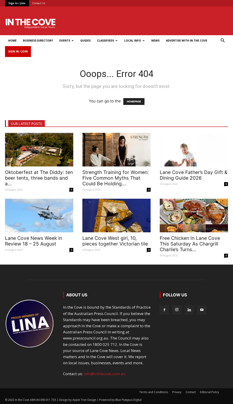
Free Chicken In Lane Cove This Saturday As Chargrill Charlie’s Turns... (190, 243)
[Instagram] (176, 309)
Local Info (132, 40)
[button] (222, 40)
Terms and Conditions (153, 392)
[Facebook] (164, 310)
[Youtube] (201, 310)
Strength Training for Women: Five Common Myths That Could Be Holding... (115, 177)
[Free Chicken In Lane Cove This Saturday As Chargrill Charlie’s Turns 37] (194, 215)
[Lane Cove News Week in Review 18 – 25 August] (39, 215)
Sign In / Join (16, 3)
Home (12, 40)
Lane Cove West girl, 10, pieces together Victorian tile (115, 241)
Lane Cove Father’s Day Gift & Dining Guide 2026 (193, 175)
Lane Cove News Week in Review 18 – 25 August (33, 241)
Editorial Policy (209, 392)
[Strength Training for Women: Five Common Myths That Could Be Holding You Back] (116, 149)
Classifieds (105, 40)
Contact (191, 392)
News (155, 40)
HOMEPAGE (134, 101)
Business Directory (38, 40)
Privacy (176, 392)
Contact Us (38, 3)
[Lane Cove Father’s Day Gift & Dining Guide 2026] (194, 149)
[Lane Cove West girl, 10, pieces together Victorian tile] (116, 215)
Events (64, 40)
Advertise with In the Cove (186, 40)
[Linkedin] (189, 310)
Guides (85, 40)
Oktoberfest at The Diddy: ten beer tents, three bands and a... (39, 177)
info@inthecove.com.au (105, 373)
